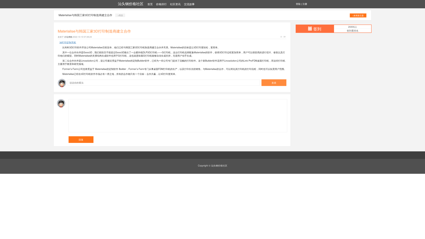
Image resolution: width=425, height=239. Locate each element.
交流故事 (189, 4)
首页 (150, 4)
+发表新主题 (358, 15)
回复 (81, 139)
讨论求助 (68, 36)
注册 (304, 4)
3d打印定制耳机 (67, 42)
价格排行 (161, 4)
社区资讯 (175, 4)
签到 (317, 29)
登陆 (298, 4)
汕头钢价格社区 (130, 4)
